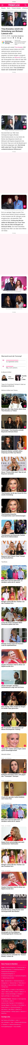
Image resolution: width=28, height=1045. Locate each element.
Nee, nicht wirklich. (12, 368)
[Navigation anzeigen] (2, 5)
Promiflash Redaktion (17, 36)
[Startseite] (14, 5)
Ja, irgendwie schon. (12, 361)
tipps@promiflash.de (7, 386)
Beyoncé (17, 57)
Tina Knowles (19, 47)
